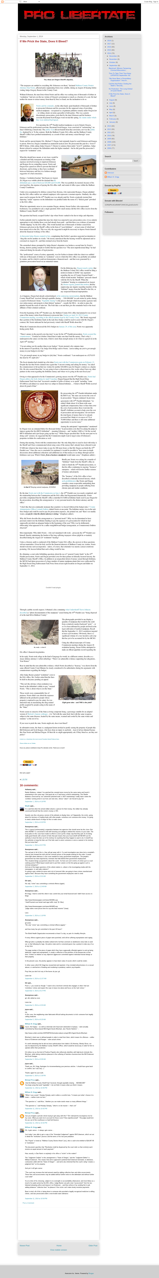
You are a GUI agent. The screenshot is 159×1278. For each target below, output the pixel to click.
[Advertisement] (58, 1223)
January (112, 122)
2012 (109, 129)
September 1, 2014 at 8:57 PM (35, 845)
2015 (109, 50)
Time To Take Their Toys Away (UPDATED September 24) (120, 74)
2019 (109, 40)
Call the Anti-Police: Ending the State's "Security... (120, 85)
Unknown (110, 173)
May (111, 109)
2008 (109, 142)
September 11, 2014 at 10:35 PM (36, 1088)
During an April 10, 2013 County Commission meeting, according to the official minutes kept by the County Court (54, 316)
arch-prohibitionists (69, 481)
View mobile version (58, 1250)
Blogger (91, 1273)
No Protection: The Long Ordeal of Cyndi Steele (120, 90)
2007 (109, 145)
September (113, 65)
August (112, 100)
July (111, 103)
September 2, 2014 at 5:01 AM (35, 876)
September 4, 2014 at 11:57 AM (35, 978)
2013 (109, 126)
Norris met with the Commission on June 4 (44, 493)
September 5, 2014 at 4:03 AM (35, 1005)
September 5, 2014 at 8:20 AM (35, 1019)
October (112, 62)
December (113, 56)
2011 (109, 132)
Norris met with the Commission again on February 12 (74, 362)
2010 (109, 135)
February (113, 119)
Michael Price (30, 1080)
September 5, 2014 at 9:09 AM (35, 1059)
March (111, 116)
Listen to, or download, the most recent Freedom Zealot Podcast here (39, 739)
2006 (109, 148)
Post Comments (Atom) (63, 1259)
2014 (109, 53)
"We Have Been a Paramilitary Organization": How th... (120, 79)
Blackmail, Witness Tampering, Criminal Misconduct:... (120, 69)
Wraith (27, 806)
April (111, 112)
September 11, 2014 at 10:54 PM (36, 1198)
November (113, 59)
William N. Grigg (31, 1024)
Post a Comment (28, 1203)
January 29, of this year (67, 326)
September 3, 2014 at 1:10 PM (35, 915)
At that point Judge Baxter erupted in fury (35, 236)
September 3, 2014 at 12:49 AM (35, 886)
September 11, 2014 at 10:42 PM (36, 1108)
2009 (109, 139)
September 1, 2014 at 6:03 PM (35, 822)
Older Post (93, 1246)
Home (59, 1246)
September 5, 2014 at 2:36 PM (35, 1075)
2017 (109, 44)
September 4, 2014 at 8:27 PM (35, 991)
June (111, 106)
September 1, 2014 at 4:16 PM (35, 801)
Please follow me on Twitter (27, 743)
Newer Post (24, 1246)
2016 (109, 47)
